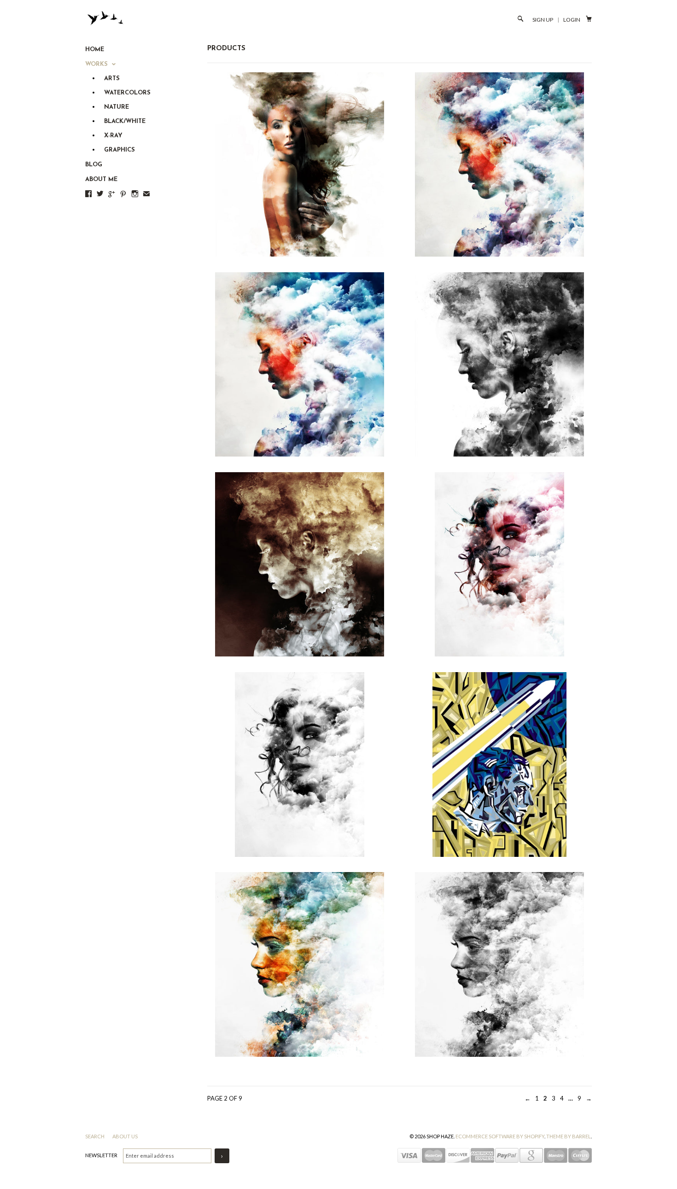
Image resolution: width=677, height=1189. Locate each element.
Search (95, 1136)
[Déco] (499, 764)
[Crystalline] (499, 564)
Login (571, 19)
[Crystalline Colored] (299, 764)
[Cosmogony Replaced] (499, 364)
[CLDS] (299, 164)
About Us (125, 1136)
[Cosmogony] (499, 164)
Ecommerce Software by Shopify (499, 1136)
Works (97, 64)
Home (94, 50)
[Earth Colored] (499, 964)
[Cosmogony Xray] (299, 564)
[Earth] (299, 964)
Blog (93, 165)
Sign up (542, 19)
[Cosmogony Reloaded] (299, 364)
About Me (101, 179)
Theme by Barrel (568, 1136)
